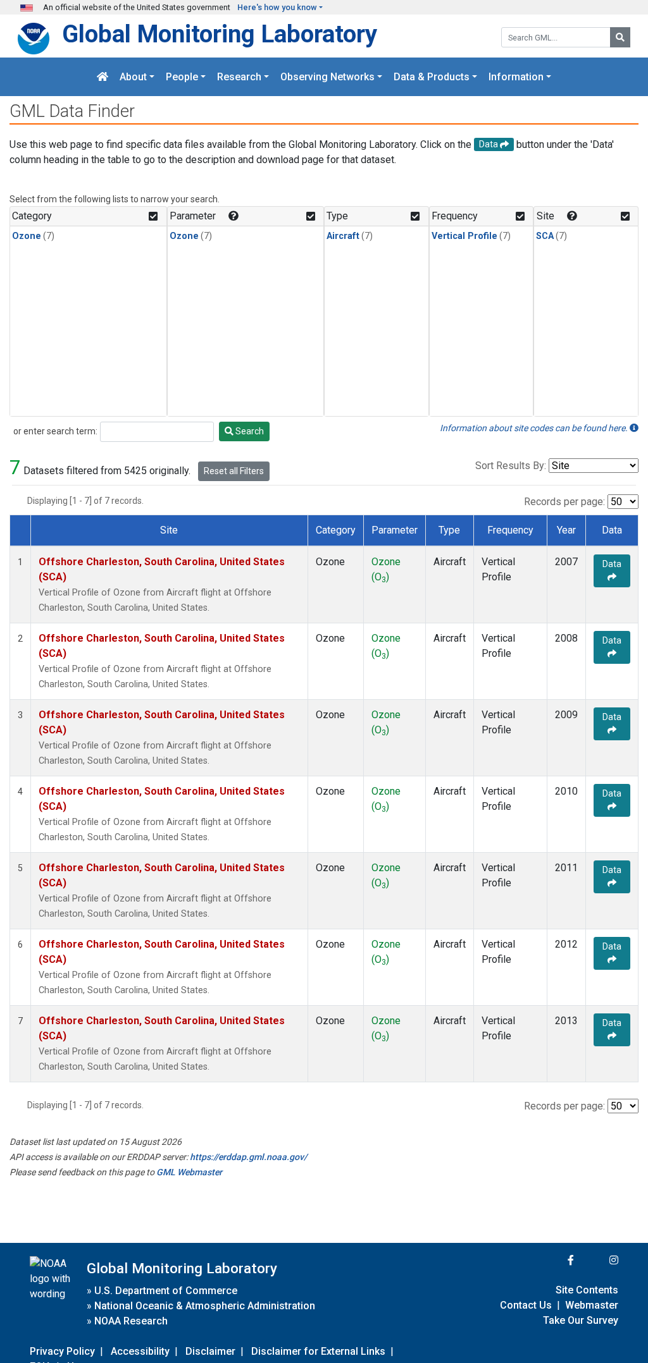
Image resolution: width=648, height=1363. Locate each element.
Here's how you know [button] (277, 7)
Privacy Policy (62, 1351)
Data (611, 564)
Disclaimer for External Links (318, 1351)
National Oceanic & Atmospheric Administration (204, 1306)
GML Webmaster (189, 1172)
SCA (545, 236)
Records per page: (564, 502)
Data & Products (432, 77)
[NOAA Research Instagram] (597, 1260)
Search (249, 431)
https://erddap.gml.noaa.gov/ (248, 1157)
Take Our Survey (580, 1320)
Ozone (26, 236)
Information (516, 77)
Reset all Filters (234, 471)
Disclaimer (210, 1351)
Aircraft (343, 236)
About (133, 77)
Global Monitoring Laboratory (219, 34)
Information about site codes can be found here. (535, 428)
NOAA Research (131, 1321)
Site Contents (587, 1290)
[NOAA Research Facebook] (554, 1260)
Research (239, 77)
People (182, 77)
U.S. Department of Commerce (165, 1291)
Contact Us (526, 1305)
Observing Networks (327, 77)
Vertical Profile (464, 236)
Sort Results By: (510, 466)
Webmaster (591, 1305)
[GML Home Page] (102, 77)
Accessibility (140, 1351)
